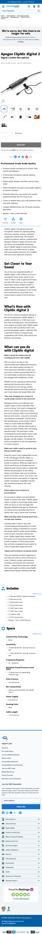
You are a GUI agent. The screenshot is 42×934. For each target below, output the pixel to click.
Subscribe (21, 807)
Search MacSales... (8, 11)
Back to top (37, 594)
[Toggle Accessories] (38, 863)
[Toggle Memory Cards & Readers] (38, 837)
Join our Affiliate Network (10, 755)
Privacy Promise (7, 775)
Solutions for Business (13, 876)
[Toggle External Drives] (38, 824)
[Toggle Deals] (38, 872)
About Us (5, 748)
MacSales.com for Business (11, 779)
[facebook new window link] (3, 812)
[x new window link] (15, 813)
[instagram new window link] (7, 813)
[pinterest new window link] (20, 812)
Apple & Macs (10, 828)
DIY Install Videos (7, 751)
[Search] (39, 11)
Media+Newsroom (8, 772)
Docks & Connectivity (13, 832)
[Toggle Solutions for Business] (38, 876)
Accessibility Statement (10, 761)
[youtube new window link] (10, 813)
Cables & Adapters (12, 850)
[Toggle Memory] (38, 854)
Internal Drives (11, 819)
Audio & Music (30, 37)
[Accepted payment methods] (21, 932)
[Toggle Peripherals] (38, 867)
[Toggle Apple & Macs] (38, 828)
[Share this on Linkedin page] (16, 157)
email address (9, 801)
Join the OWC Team (8, 768)
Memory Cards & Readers (14, 837)
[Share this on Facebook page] (23, 157)
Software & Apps (11, 845)
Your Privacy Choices (9, 927)
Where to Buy (6, 758)
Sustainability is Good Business (12, 765)
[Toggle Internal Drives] (38, 819)
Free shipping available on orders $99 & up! (21, 2)
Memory (8, 854)
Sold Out (21, 145)
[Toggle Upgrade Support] (38, 880)
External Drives (11, 824)
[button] (21, 85)
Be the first (18, 133)
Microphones (30, 39)
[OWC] (5, 739)
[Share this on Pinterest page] (27, 157)
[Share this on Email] (31, 157)
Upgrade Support (11, 880)
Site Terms (20, 921)
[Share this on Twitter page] (20, 157)
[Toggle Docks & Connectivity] (38, 832)
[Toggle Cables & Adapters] (38, 850)
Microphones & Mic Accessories (14, 39)
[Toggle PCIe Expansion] (38, 859)
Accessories (10, 863)
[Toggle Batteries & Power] (38, 841)
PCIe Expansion (11, 859)
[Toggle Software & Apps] (38, 845)
